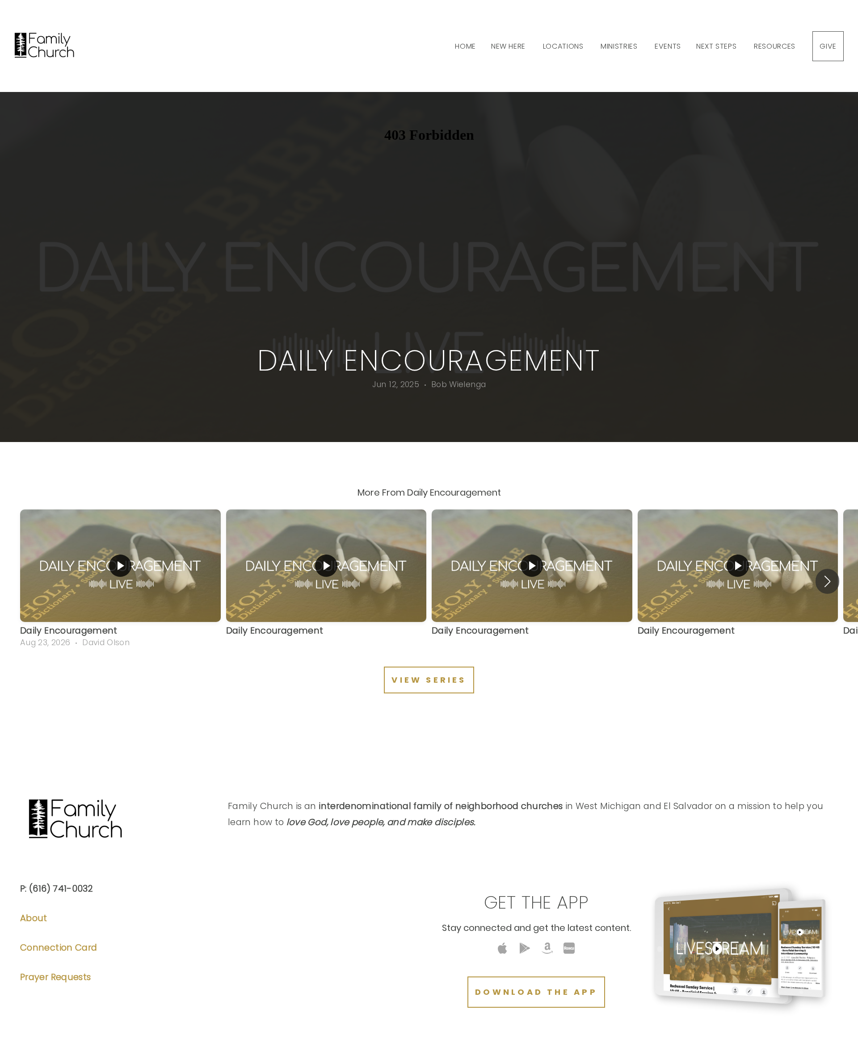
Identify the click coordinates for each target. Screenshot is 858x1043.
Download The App (536, 991)
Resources (775, 46)
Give (828, 46)
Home (465, 46)
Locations (564, 46)
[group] (120, 581)
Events (668, 46)
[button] (827, 581)
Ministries (620, 46)
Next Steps (717, 46)
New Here (509, 46)
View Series (428, 679)
